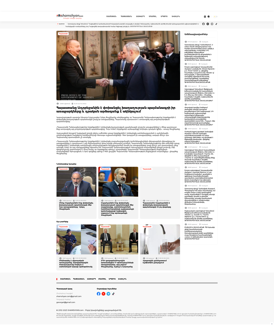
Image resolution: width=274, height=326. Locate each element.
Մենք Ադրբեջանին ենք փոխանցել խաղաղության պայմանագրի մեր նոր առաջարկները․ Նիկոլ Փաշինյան (76, 206)
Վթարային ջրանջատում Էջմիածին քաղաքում (155, 262)
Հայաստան (63, 33)
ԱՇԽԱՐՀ (140, 16)
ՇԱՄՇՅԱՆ (111, 16)
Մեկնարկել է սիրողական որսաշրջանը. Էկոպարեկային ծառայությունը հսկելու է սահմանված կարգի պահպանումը (75, 264)
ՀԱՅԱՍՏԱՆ (126, 16)
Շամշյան (205, 41)
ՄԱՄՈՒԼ (152, 16)
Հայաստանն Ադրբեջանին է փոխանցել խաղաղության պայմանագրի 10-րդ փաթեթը (157, 205)
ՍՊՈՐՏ (164, 16)
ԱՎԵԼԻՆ (176, 16)
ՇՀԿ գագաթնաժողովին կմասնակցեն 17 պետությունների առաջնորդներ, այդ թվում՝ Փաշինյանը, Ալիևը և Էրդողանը (117, 264)
